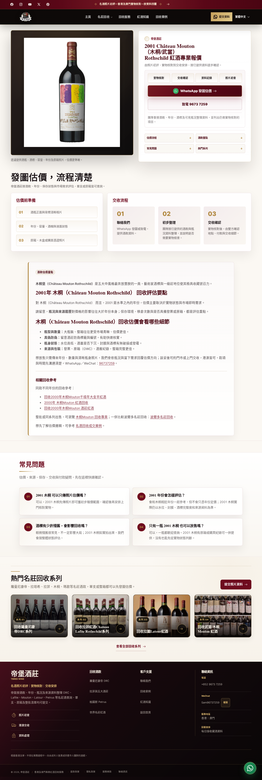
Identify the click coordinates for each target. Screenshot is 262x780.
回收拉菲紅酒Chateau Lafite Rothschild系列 (92, 628)
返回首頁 (145, 712)
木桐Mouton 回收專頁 (92, 417)
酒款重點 (203, 137)
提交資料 (224, 16)
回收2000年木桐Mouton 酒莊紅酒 (69, 408)
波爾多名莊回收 (161, 417)
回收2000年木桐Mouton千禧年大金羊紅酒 (75, 397)
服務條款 (107, 771)
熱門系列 (203, 148)
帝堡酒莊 (24, 772)
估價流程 (152, 137)
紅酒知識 (145, 701)
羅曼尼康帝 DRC (99, 680)
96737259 (107, 363)
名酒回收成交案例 (89, 426)
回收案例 (145, 691)
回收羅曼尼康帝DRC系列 (24, 628)
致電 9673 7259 (195, 104)
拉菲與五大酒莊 (99, 691)
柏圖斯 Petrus (98, 701)
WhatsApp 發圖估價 (196, 91)
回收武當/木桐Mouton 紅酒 (208, 628)
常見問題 (152, 148)
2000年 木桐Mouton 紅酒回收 (66, 403)
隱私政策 (90, 771)
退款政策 (74, 771)
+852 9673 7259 (211, 684)
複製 (225, 702)
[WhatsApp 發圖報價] (250, 768)
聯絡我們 (145, 680)
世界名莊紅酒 (98, 712)
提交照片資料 (233, 584)
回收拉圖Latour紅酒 (152, 631)
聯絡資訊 (123, 771)
